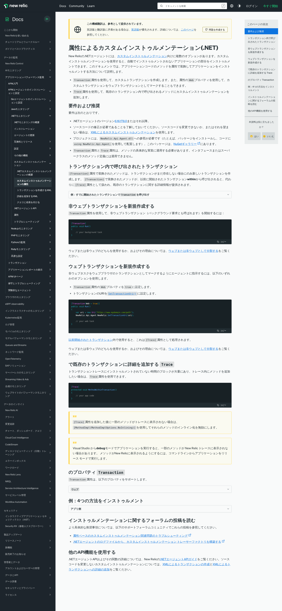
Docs (62, 6)
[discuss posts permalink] (198, 520)
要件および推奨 (256, 31)
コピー (223, 241)
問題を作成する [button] (217, 29)
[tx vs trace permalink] (180, 166)
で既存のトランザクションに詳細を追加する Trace (261, 71)
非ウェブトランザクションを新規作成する (261, 50)
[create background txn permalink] (157, 205)
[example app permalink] (146, 500)
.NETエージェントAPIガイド (178, 559)
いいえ (268, 136)
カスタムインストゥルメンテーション (142, 56)
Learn (91, 6)
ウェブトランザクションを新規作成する (261, 60)
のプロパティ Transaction (261, 79)
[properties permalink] (127, 472)
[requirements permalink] (102, 105)
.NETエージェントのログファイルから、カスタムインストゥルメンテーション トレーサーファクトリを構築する (147, 541)
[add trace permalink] (176, 364)
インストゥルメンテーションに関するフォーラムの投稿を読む (261, 100)
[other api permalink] (118, 552)
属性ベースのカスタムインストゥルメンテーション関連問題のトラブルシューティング (130, 535)
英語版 (135, 29)
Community (76, 6)
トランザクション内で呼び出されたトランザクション (261, 40)
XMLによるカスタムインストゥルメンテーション (123, 132)
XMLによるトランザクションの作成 (186, 564)
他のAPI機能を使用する (260, 110)
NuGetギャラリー (185, 144)
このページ (187, 29)
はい (254, 136)
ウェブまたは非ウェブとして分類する (193, 251)
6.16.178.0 (121, 121)
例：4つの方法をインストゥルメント (261, 88)
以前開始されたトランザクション (91, 339)
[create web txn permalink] (152, 266)
